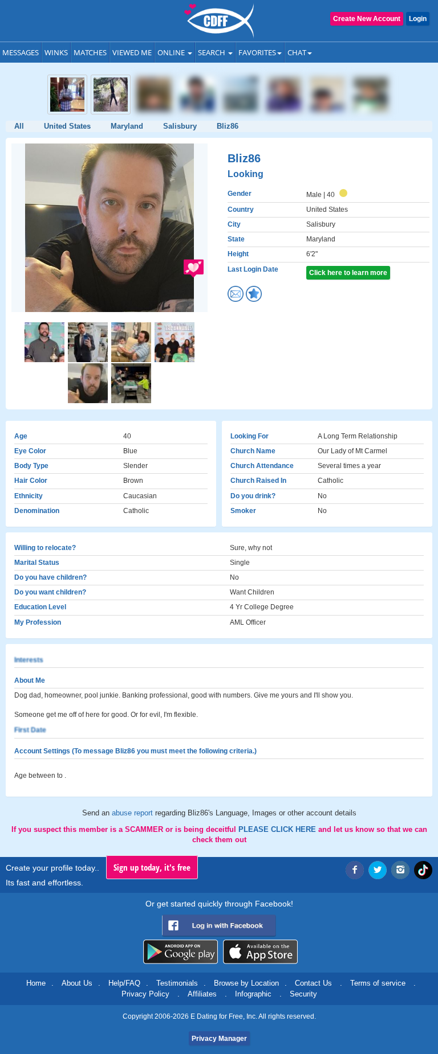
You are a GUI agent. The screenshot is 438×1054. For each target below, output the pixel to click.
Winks (56, 52)
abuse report (133, 813)
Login (418, 19)
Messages (20, 52)
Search (212, 52)
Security (303, 994)
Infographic (253, 994)
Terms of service (377, 983)
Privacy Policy (145, 994)
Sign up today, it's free (151, 867)
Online (171, 52)
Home (36, 983)
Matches (90, 52)
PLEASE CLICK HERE (278, 829)
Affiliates (202, 994)
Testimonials (177, 983)
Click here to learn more (348, 273)
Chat (296, 52)
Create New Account (366, 19)
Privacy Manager (219, 1039)
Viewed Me (132, 52)
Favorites (257, 52)
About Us (77, 983)
